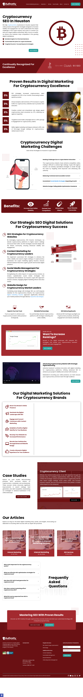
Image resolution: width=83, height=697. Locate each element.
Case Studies (55, 4)
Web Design (45, 647)
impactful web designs (37, 296)
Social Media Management (49, 655)
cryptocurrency (12, 25)
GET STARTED (75, 4)
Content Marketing (47, 653)
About (61, 4)
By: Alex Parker (14, 554)
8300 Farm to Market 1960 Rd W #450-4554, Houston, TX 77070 (29, 662)
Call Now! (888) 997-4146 (28, 665)
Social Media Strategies (58, 181)
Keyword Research (47, 657)
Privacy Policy (21, 675)
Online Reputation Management (50, 660)
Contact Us (66, 4)
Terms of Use (27, 675)
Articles (49, 4)
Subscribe (67, 655)
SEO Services (68, 552)
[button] (1, 695)
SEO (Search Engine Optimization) (50, 645)
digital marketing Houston (15, 295)
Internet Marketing (14, 552)
